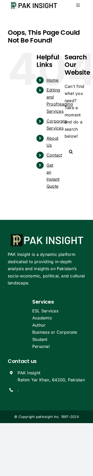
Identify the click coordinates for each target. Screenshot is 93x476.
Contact (54, 155)
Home (52, 80)
